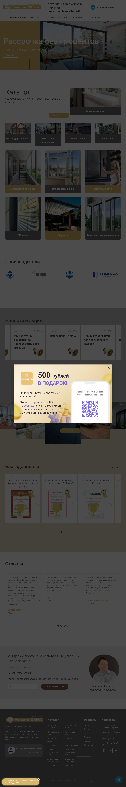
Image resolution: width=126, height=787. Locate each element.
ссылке (28, 405)
